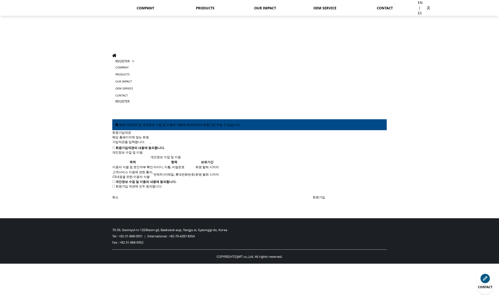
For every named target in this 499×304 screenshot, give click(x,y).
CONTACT (385, 8)
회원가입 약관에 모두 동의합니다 (139, 186)
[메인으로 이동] (372, 241)
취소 (115, 197)
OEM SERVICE (324, 8)
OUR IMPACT (265, 8)
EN (420, 2)
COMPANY (145, 8)
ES (420, 13)
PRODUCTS (205, 8)
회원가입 (319, 197)
